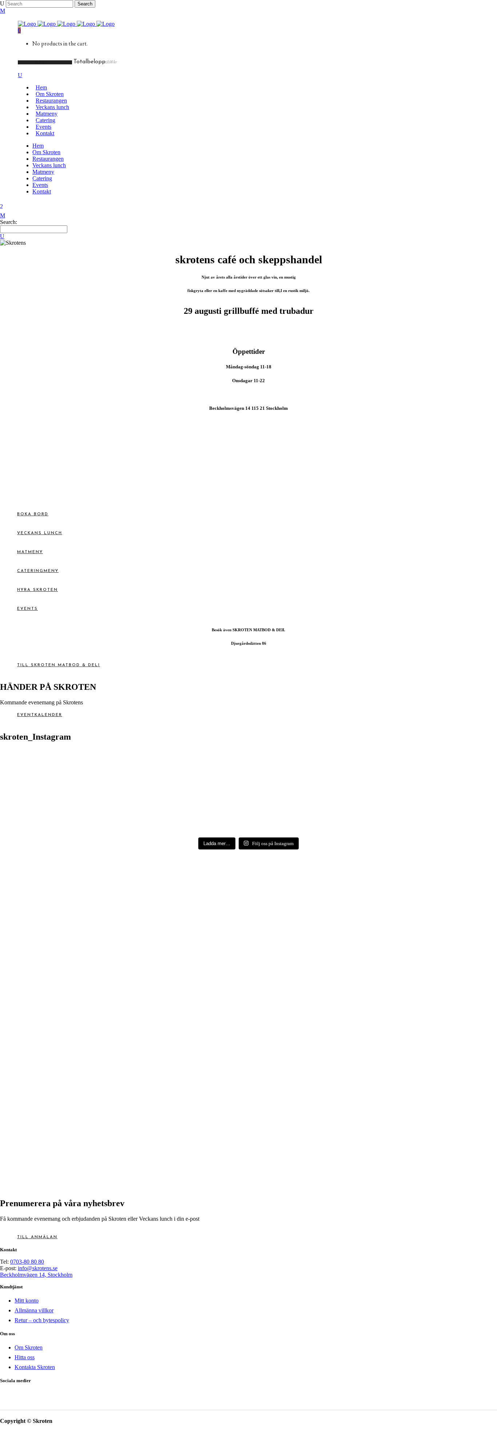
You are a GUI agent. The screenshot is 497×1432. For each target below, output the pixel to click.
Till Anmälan (37, 1237)
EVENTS (27, 609)
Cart (43, 62)
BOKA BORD (32, 514)
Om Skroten (29, 1347)
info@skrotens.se (37, 1268)
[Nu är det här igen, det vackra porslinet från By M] (61, 760)
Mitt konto (27, 1300)
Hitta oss (25, 1357)
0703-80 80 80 (27, 1262)
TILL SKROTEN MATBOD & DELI (58, 665)
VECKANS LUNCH (39, 533)
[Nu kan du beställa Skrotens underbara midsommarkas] (186, 807)
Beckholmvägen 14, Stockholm (36, 1275)
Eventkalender (39, 715)
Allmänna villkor (34, 1310)
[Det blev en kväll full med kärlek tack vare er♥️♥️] (311, 801)
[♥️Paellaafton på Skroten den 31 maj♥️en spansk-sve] (436, 811)
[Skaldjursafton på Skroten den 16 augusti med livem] (61, 811)
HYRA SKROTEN (37, 590)
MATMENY (30, 552)
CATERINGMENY (38, 571)
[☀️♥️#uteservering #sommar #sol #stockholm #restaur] (436, 760)
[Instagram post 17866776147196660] (186, 756)
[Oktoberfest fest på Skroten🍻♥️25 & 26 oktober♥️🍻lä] (311, 770)
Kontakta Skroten (35, 1367)
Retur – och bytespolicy (42, 1320)
